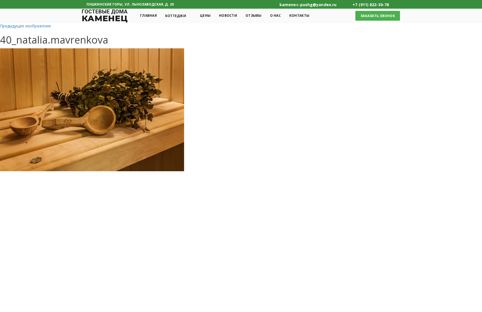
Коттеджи (175, 15)
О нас (275, 15)
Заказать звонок (377, 15)
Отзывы (253, 15)
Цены (205, 15)
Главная (148, 15)
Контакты (299, 15)
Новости (228, 15)
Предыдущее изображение (25, 25)
